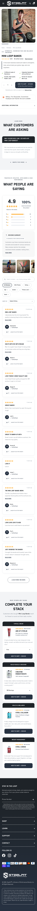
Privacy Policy (29, 809)
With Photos (17, 285)
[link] (3, 855)
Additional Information (18, 106)
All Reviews (7, 285)
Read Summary (29, 59)
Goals (5, 294)
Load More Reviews (18, 580)
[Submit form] (33, 799)
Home (3, 47)
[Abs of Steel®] (9, 632)
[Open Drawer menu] (3, 3)
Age (5, 289)
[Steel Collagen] (9, 714)
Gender (14, 289)
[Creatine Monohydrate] (9, 673)
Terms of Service (20, 809)
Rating (26, 285)
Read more (8, 252)
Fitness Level (25, 289)
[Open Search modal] (30, 3)
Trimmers (8, 47)
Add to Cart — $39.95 (18, 656)
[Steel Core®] (9, 748)
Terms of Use (28, 90)
